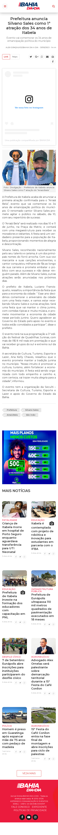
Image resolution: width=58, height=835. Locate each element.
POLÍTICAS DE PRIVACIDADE (30, 810)
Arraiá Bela (12, 415)
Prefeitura (12, 410)
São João (30, 415)
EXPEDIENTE (39, 807)
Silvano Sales (32, 410)
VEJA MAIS (29, 773)
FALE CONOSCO (20, 807)
